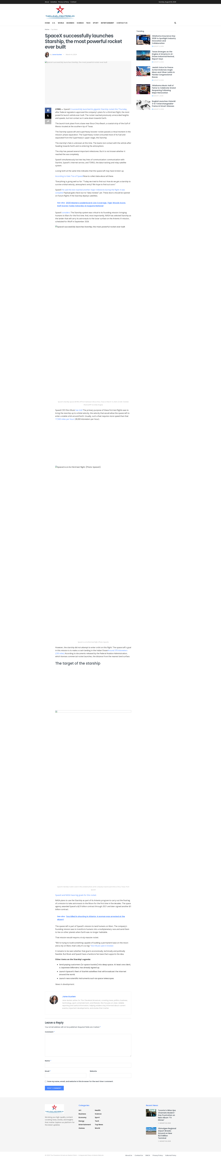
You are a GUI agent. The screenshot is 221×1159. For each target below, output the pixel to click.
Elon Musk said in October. (102, 945)
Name (48, 1061)
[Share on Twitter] (48, 116)
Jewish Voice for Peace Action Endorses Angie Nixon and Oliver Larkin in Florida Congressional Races (163, 72)
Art (80, 1110)
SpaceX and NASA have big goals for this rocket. (75, 895)
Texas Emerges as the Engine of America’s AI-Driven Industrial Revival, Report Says (163, 55)
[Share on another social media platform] (48, 121)
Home (47, 23)
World (61, 23)
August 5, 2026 (158, 62)
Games (82, 1128)
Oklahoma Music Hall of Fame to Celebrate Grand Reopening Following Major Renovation (164, 89)
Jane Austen (57, 54)
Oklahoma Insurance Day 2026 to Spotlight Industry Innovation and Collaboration (164, 39)
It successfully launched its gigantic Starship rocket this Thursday (98, 109)
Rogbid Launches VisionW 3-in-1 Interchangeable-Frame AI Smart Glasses (164, 103)
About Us (128, 1155)
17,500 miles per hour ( (65, 419)
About (47, 2)
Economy (82, 1117)
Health (97, 1110)
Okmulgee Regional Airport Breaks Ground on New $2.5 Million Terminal (167, 1133)
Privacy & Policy (63, 2)
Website (93, 1071)
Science (80, 23)
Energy (81, 1121)
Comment (50, 1032)
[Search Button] (175, 23)
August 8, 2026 (158, 80)
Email (48, 1071)
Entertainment (107, 23)
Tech (88, 23)
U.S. (53, 23)
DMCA (147, 1155)
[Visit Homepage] (60, 11)
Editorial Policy (170, 1155)
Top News (54, 29)
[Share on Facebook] (48, 110)
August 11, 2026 (158, 109)
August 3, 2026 (158, 46)
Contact (73, 2)
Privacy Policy (158, 1155)
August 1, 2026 (158, 96)
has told (78, 410)
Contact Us (122, 23)
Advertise (53, 2)
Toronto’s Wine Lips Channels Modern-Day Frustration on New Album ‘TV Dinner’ (167, 1115)
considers (66, 212)
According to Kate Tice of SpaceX (69, 176)
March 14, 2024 (71, 54)
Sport (95, 23)
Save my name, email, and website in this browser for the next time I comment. (80, 1081)
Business (70, 23)
